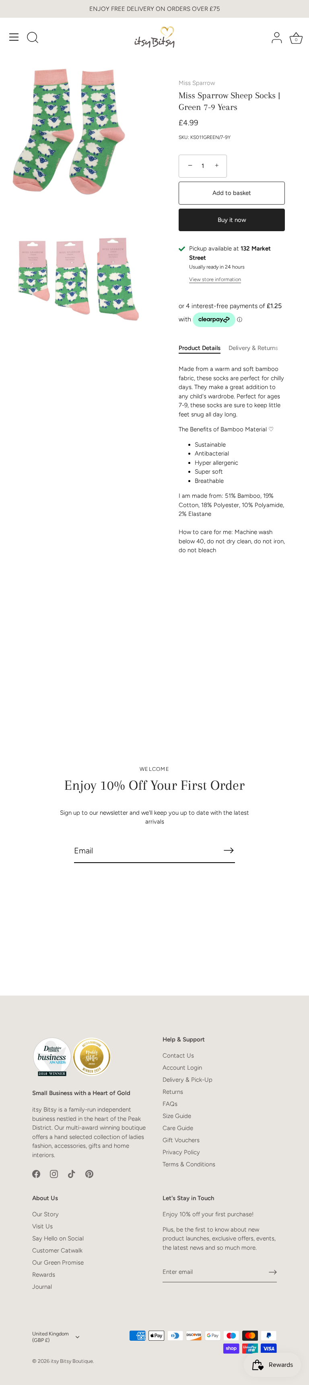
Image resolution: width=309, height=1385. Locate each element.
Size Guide (177, 1116)
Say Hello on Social (58, 1238)
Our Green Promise (58, 1262)
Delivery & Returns (253, 348)
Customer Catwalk (57, 1250)
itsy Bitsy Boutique (72, 1361)
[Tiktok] (72, 1173)
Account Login (182, 1067)
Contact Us (178, 1055)
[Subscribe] (228, 850)
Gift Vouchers (181, 1140)
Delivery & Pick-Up (187, 1079)
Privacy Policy (181, 1152)
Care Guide (178, 1128)
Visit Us (42, 1226)
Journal (42, 1286)
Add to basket (231, 193)
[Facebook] (36, 1173)
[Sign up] (273, 1272)
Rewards (43, 1274)
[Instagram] (54, 1173)
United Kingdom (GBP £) (50, 1337)
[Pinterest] (89, 1173)
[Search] (32, 38)
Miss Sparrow (197, 83)
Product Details (199, 348)
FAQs (170, 1104)
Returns (173, 1091)
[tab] (204, 348)
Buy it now (232, 220)
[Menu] (14, 37)
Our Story (45, 1214)
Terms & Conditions (189, 1164)
